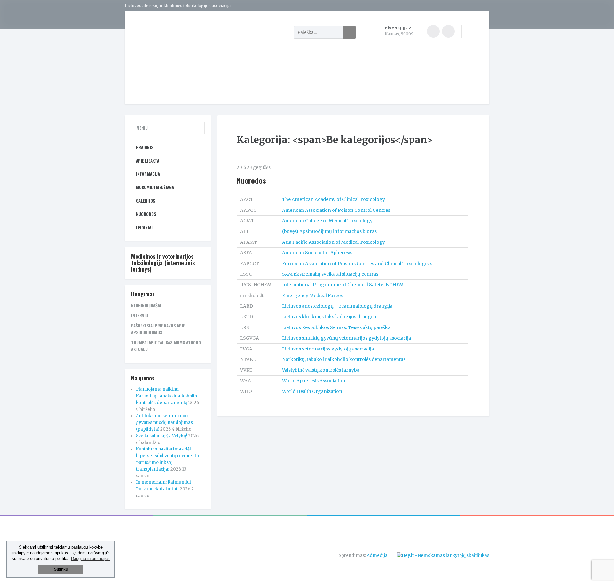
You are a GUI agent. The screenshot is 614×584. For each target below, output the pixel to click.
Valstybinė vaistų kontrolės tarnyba (320, 370)
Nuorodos (251, 180)
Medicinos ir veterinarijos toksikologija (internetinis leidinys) (163, 262)
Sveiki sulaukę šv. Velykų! (161, 436)
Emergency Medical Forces (312, 295)
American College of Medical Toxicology (327, 221)
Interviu (139, 315)
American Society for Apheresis (317, 253)
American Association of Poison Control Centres (336, 210)
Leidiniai (144, 227)
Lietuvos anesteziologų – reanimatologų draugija (337, 306)
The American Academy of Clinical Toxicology (333, 199)
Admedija (377, 555)
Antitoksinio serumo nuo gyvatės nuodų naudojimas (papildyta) (164, 422)
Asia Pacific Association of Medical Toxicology (333, 242)
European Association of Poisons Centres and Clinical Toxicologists (357, 263)
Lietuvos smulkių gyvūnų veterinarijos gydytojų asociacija (346, 338)
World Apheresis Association (313, 381)
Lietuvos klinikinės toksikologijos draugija (329, 316)
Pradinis (145, 147)
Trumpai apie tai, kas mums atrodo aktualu (166, 345)
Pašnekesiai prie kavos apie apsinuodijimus (158, 328)
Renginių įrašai (146, 305)
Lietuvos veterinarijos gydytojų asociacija (328, 349)
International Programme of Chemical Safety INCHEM (343, 285)
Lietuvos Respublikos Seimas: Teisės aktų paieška (336, 327)
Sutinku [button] (61, 569)
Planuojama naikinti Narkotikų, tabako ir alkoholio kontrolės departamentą (166, 396)
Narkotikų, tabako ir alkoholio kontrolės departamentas (343, 359)
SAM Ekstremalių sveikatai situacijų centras (330, 274)
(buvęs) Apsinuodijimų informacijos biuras (329, 231)
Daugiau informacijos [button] (90, 558)
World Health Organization (312, 391)
